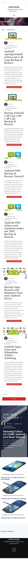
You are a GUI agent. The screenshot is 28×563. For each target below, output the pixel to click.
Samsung (13, 427)
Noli (11, 42)
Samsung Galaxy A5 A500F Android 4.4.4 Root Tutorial (14, 434)
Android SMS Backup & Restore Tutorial (13, 173)
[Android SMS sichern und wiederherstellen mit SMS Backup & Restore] (14, 209)
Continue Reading (13, 87)
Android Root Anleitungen (10, 474)
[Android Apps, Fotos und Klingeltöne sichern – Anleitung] (14, 333)
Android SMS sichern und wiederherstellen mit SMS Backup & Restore (14, 229)
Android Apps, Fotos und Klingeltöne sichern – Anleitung (12, 352)
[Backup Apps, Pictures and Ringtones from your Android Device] (14, 273)
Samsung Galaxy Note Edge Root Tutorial (13, 518)
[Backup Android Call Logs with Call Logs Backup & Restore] (14, 99)
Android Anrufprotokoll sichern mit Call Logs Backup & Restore (13, 57)
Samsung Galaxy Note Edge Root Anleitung (13, 498)
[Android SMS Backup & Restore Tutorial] (14, 157)
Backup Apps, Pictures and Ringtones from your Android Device (13, 292)
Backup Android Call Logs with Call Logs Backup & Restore (14, 118)
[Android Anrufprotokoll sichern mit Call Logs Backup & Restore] (14, 37)
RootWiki (14, 7)
